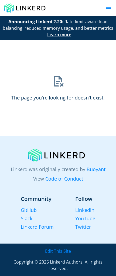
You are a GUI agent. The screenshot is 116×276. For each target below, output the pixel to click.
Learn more (59, 35)
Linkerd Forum (37, 227)
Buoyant (96, 169)
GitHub (29, 210)
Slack (26, 218)
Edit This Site (58, 251)
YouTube (85, 218)
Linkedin (84, 210)
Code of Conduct (64, 178)
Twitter (83, 227)
